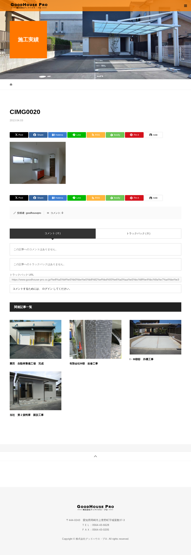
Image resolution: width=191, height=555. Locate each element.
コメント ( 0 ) (53, 233)
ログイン (47, 288)
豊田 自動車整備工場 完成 (27, 363)
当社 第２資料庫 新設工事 (27, 414)
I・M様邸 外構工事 (142, 359)
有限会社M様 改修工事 (84, 363)
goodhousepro (33, 213)
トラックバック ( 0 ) (138, 233)
